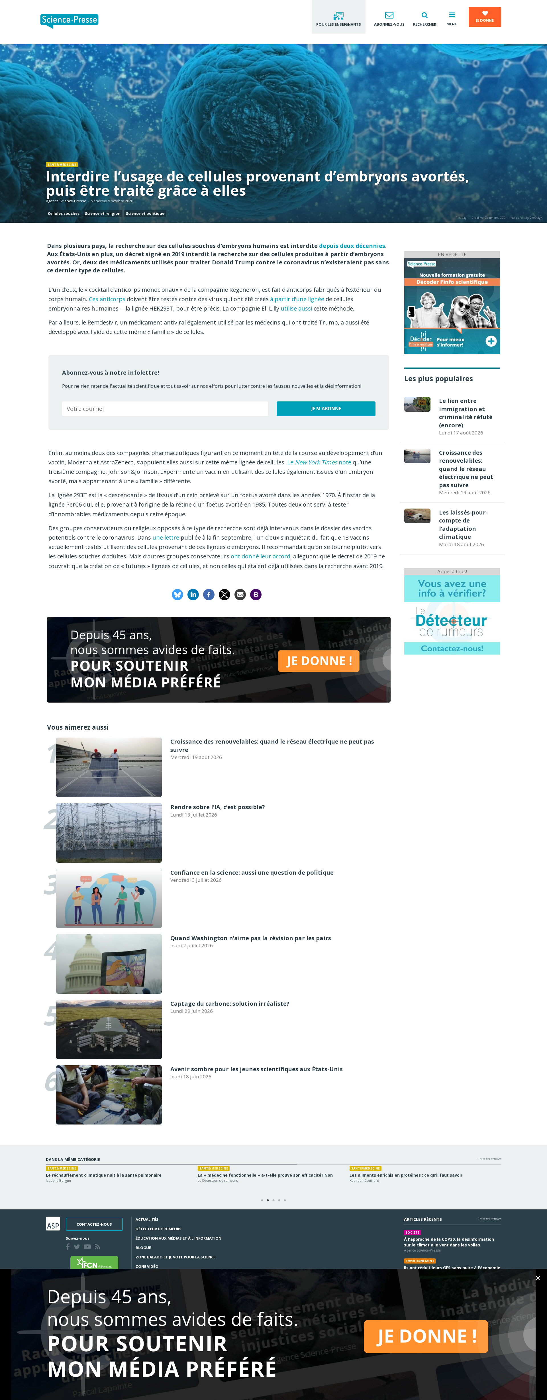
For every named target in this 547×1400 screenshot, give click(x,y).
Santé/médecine (62, 165)
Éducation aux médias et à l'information (178, 1238)
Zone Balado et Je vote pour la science (175, 1257)
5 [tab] (285, 1200)
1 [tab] (262, 1200)
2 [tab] (268, 1200)
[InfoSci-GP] (452, 305)
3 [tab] (273, 1200)
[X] (224, 594)
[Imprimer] (256, 594)
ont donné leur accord (260, 556)
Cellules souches (63, 213)
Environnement (420, 1261)
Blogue (143, 1247)
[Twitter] (78, 1247)
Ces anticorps (107, 299)
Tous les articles (489, 1159)
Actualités (147, 1219)
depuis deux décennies (352, 246)
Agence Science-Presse (66, 200)
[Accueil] (74, 22)
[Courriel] (240, 594)
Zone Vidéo (147, 1266)
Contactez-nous (94, 1224)
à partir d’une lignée (297, 299)
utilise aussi (296, 308)
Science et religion (103, 213)
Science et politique (145, 213)
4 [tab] (279, 1200)
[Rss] (99, 1247)
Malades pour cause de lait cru (381, 1175)
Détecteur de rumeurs (158, 1228)
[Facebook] (209, 594)
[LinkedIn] (193, 594)
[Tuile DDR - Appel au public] (452, 614)
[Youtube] (88, 1247)
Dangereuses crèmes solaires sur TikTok (88, 1175)
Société (413, 1232)
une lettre (165, 537)
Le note (319, 462)
